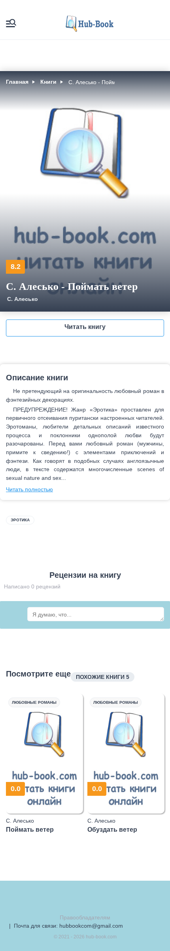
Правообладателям (85, 917)
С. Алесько (22, 299)
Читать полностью (29, 489)
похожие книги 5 (102, 677)
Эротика (20, 520)
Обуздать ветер (112, 829)
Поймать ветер (30, 829)
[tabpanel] (44, 763)
